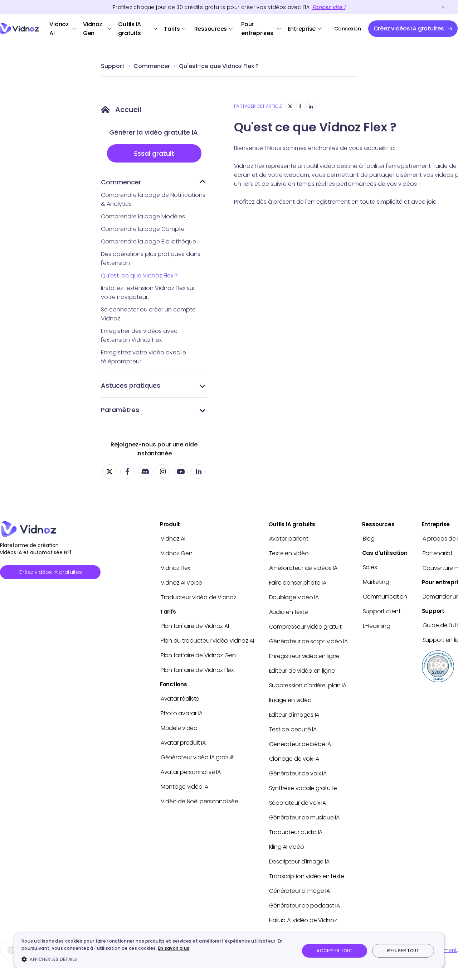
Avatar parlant (288, 538)
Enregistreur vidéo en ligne (304, 656)
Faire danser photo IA (297, 583)
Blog (369, 538)
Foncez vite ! (328, 7)
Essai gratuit (154, 153)
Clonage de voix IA (294, 759)
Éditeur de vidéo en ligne (302, 671)
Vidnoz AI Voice (181, 583)
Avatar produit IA (183, 743)
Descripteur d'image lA (299, 861)
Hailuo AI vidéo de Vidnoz (303, 920)
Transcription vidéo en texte (306, 876)
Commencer (151, 66)
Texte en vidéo (289, 553)
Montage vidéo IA (184, 787)
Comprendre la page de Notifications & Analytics (153, 199)
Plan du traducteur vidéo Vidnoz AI (207, 641)
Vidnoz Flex (175, 568)
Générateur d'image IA (299, 891)
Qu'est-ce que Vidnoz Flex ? (219, 66)
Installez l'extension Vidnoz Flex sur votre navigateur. (148, 292)
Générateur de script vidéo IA (308, 641)
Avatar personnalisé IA (191, 772)
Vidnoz (19, 29)
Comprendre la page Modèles (143, 216)
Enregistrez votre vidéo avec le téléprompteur (143, 357)
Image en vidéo (290, 700)
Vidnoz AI (59, 28)
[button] (156, 959)
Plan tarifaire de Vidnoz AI (195, 626)
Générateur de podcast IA (304, 905)
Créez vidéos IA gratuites (50, 572)
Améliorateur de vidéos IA (303, 568)
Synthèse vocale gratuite (303, 788)
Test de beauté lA (293, 729)
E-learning (376, 626)
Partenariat (438, 553)
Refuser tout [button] (403, 951)
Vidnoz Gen (92, 28)
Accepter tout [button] (334, 951)
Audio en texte (288, 612)
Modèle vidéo (179, 728)
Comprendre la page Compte (143, 229)
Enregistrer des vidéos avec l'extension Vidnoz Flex (139, 335)
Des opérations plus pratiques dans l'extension (150, 258)
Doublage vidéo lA (294, 597)
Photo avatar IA (182, 713)
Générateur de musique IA (304, 817)
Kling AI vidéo (286, 847)
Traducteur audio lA (295, 832)
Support (113, 66)
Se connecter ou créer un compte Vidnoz (148, 314)
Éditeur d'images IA (294, 715)
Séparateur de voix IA (297, 803)
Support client (382, 611)
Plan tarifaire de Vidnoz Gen (198, 655)
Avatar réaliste (180, 698)
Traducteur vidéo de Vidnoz (199, 597)
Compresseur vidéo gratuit (305, 627)
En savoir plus (173, 948)
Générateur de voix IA (298, 773)
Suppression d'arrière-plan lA (307, 685)
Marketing (376, 582)
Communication (385, 596)
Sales (370, 567)
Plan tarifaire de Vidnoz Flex (197, 670)
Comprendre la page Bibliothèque (148, 241)
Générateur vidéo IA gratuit (197, 757)
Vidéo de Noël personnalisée (199, 801)
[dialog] (229, 950)
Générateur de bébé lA (300, 744)
